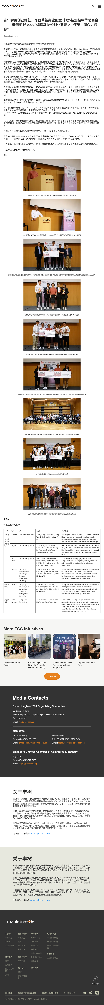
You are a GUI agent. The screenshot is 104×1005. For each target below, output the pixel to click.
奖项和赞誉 (9, 945)
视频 (7, 974)
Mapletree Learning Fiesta (86, 663)
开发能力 (21, 937)
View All (52, 676)
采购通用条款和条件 (50, 992)
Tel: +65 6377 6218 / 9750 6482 (66, 739)
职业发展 (34, 967)
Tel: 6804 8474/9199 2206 (24, 739)
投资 (20, 941)
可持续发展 (35, 937)
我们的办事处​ (22, 977)
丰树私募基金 (52, 958)
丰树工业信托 (52, 941)
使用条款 (8, 992)
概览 (7, 961)
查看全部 (21, 960)
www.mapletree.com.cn (39, 833)
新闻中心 (8, 964)
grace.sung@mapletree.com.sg (33, 742)
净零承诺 (34, 949)
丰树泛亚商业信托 (53, 946)
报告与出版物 (9, 969)
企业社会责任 (36, 953)
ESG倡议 (34, 961)
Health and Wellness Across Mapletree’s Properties (62, 665)
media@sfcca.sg (26, 721)
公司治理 (34, 941)
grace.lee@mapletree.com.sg (71, 742)
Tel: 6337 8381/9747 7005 (24, 760)
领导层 (7, 941)
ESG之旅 (34, 945)
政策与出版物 (36, 957)
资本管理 (21, 945)
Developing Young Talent (12, 663)
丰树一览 (8, 937)
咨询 (20, 972)
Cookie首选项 (69, 992)
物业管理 (21, 949)
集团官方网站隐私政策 (27, 992)
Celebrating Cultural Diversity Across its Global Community (37, 665)
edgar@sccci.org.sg (28, 763)
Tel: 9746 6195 (19, 718)
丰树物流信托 (52, 937)
